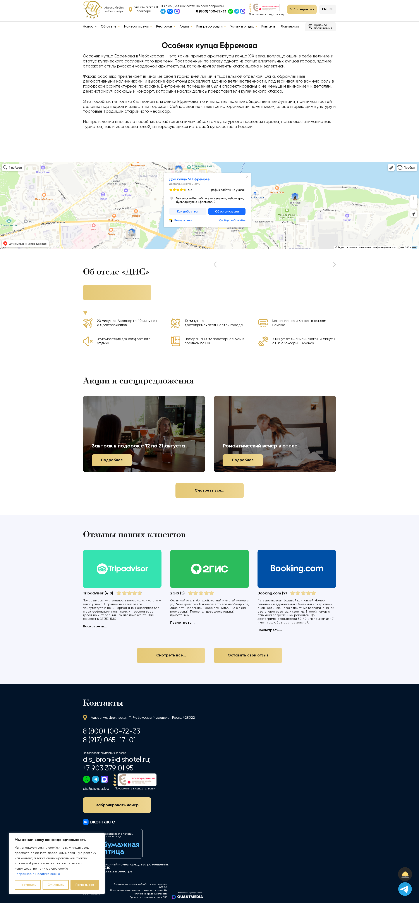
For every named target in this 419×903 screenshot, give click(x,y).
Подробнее (112, 460)
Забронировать (302, 9)
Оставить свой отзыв (248, 655)
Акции (184, 26)
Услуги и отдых (242, 26)
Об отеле (109, 26)
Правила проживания (323, 27)
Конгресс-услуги (209, 26)
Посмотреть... (95, 626)
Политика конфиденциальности (150, 894)
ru (331, 9)
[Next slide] (332, 264)
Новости (89, 26)
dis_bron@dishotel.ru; (117, 759)
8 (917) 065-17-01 (109, 740)
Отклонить (56, 884)
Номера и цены (136, 26)
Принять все (85, 884)
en (324, 9)
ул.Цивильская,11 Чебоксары (146, 9)
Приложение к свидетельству (267, 14)
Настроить (28, 884)
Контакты (268, 26)
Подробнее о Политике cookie (37, 873)
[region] (57, 863)
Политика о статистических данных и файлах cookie (138, 890)
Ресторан (164, 26)
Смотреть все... (209, 490)
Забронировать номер (117, 805)
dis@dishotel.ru (96, 789)
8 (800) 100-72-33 (211, 11)
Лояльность (290, 26)
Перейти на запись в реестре (107, 871)
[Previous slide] (217, 264)
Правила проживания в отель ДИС (148, 897)
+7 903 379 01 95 (108, 768)
